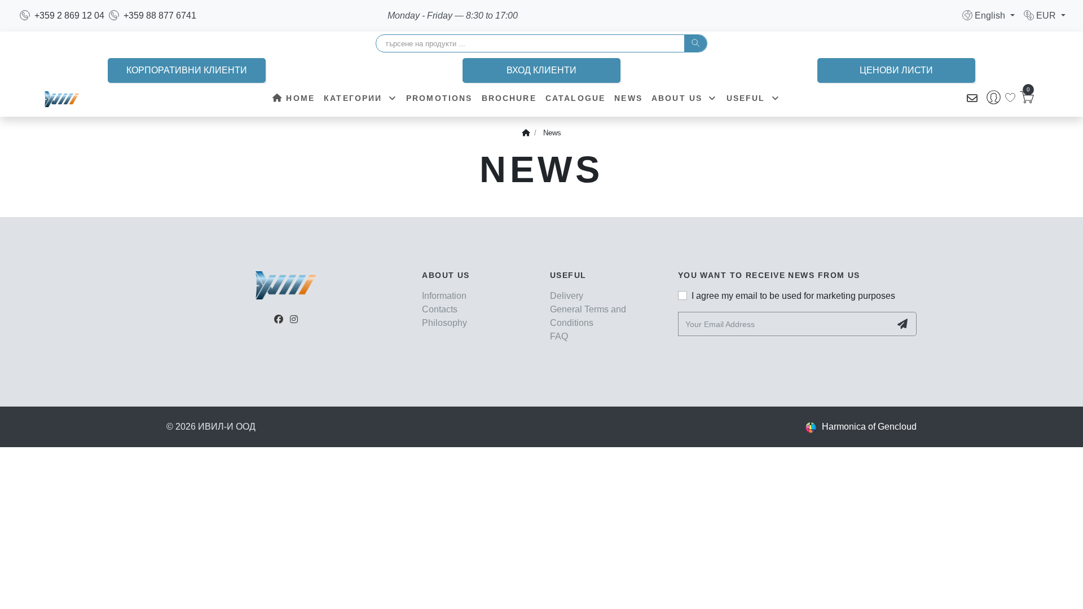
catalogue (575, 98)
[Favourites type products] (1010, 98)
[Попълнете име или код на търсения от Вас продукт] (695, 43)
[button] (988, 15)
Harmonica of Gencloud (869, 426)
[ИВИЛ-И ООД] (62, 98)
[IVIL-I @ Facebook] (278, 319)
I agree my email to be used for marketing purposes (793, 296)
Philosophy (444, 323)
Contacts (439, 309)
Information (444, 296)
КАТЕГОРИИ (355, 98)
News (628, 98)
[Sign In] (994, 98)
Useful (748, 98)
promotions (439, 98)
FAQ (559, 336)
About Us (678, 98)
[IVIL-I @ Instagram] (294, 319)
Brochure (509, 98)
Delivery (566, 296)
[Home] (526, 133)
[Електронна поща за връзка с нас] (972, 99)
